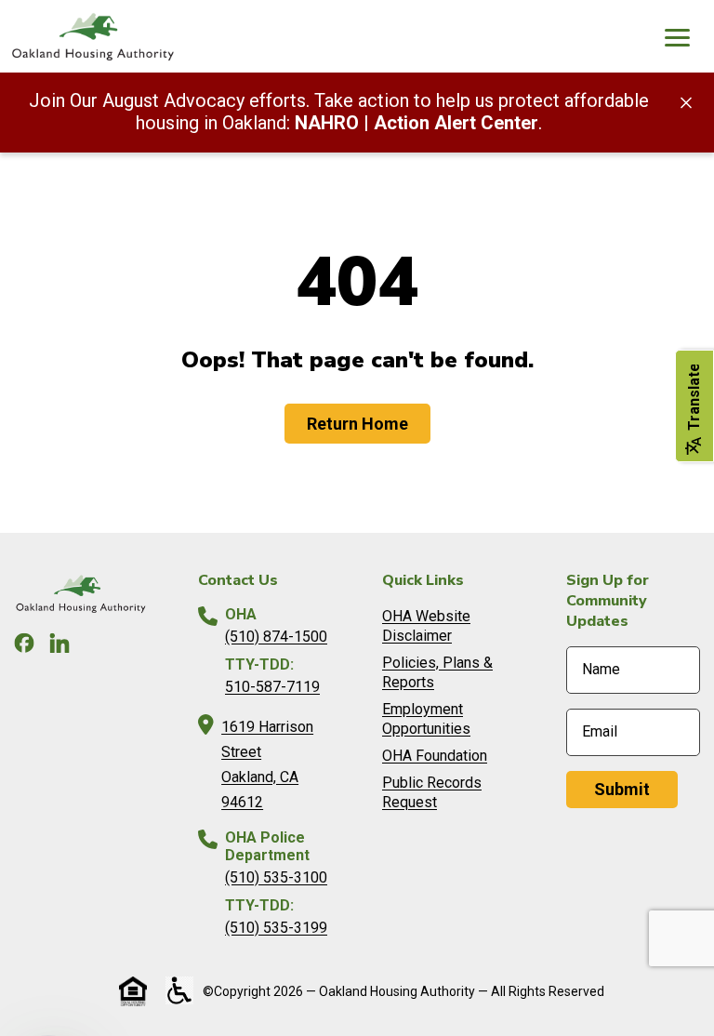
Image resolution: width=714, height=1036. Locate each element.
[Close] (686, 101)
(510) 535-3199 (276, 927)
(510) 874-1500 (276, 636)
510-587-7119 (272, 687)
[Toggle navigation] (677, 40)
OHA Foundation (434, 755)
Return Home (357, 423)
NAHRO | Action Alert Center (416, 123)
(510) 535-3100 (276, 877)
